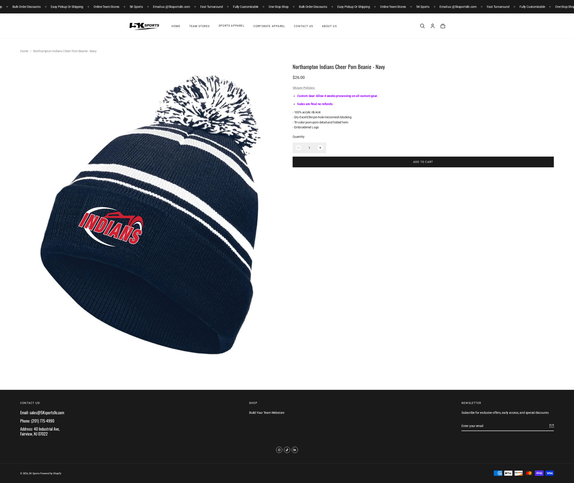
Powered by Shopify (50, 473)
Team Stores (199, 26)
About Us (329, 26)
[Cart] (443, 26)
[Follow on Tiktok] (287, 450)
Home (176, 26)
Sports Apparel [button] (231, 25)
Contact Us (303, 26)
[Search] (422, 26)
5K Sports (34, 473)
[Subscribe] (552, 425)
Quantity (298, 136)
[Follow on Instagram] (279, 450)
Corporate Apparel (269, 26)
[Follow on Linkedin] (295, 450)
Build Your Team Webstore (266, 413)
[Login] (432, 26)
